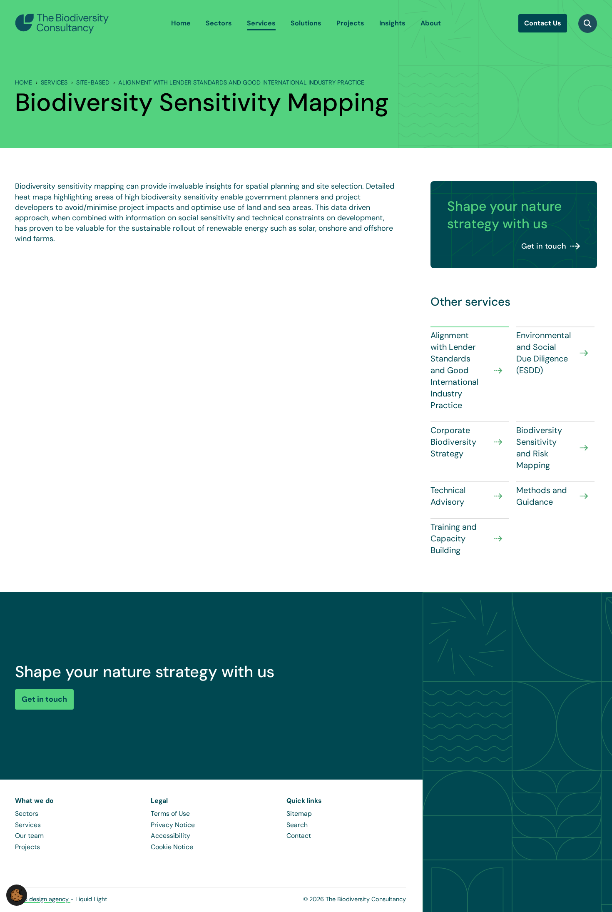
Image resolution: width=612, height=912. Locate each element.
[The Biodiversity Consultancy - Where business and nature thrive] (62, 23)
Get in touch (543, 246)
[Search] (587, 23)
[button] (16, 895)
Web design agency (42, 899)
